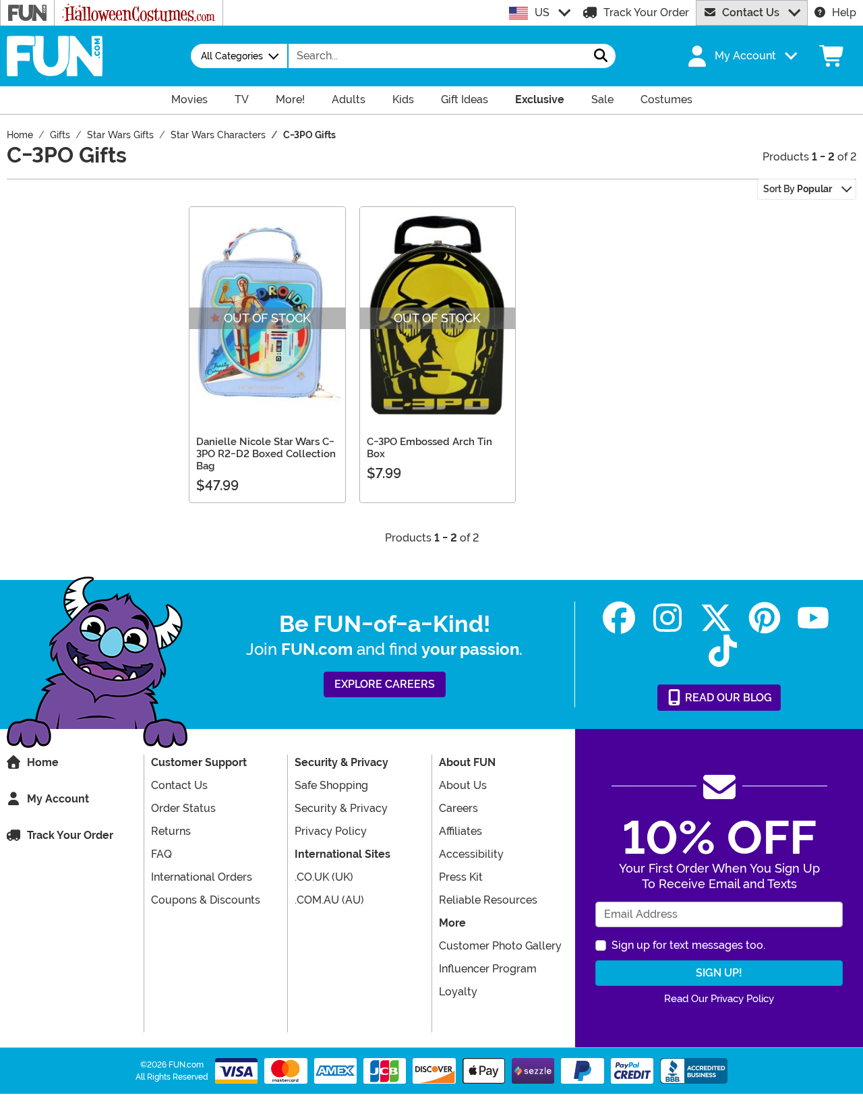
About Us (463, 785)
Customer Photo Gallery (500, 945)
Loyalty (458, 991)
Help (844, 12)
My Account (58, 798)
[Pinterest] (764, 618)
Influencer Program (488, 968)
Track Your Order (646, 12)
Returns (171, 831)
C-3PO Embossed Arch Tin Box (429, 448)
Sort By (797, 188)
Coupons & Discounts (205, 900)
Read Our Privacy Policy (719, 999)
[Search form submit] (601, 56)
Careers (458, 808)
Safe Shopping (331, 785)
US (542, 12)
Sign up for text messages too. (688, 945)
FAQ (161, 854)
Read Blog (727, 697)
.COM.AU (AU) (329, 900)
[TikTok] (723, 651)
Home (43, 762)
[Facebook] (619, 618)
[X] (716, 618)
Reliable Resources (488, 900)
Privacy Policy (331, 831)
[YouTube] (813, 618)
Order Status (183, 808)
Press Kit (461, 877)
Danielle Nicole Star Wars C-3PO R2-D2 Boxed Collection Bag (266, 454)
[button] (741, 56)
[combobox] (438, 56)
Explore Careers (384, 684)
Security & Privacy (341, 808)
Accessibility (471, 854)
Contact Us (750, 12)
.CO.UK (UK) (324, 877)
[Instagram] (667, 618)
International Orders (201, 877)
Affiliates (460, 831)
